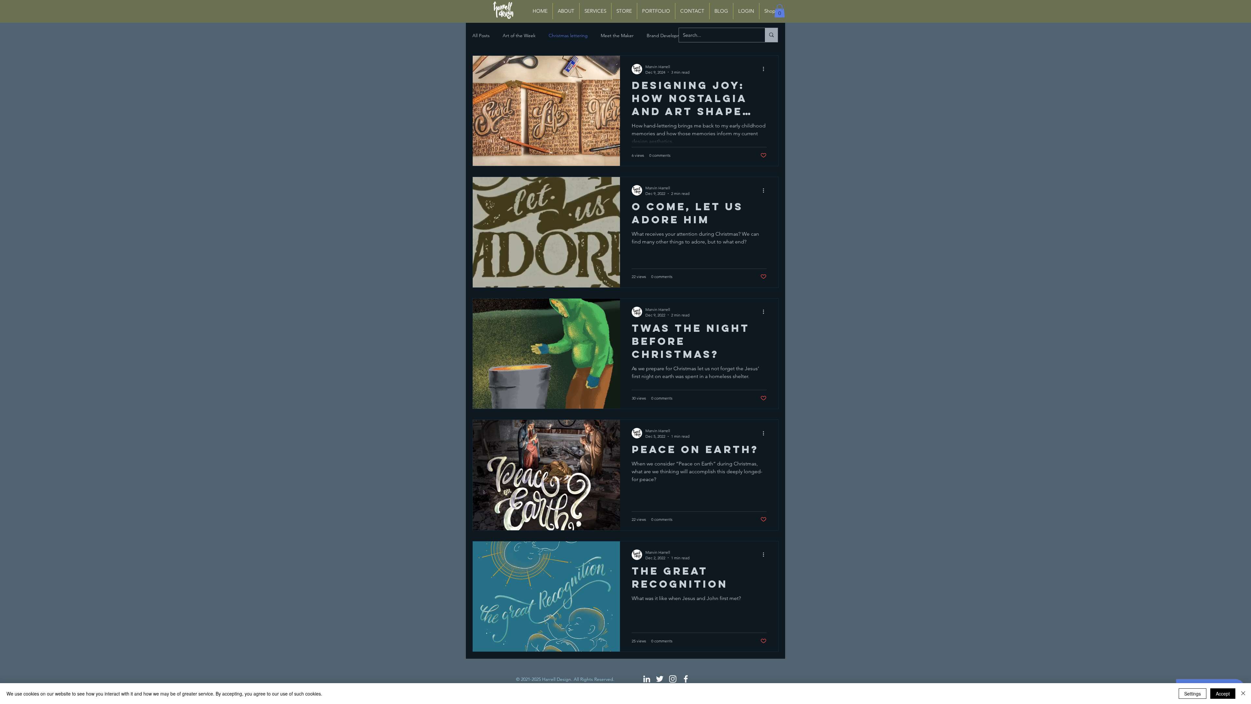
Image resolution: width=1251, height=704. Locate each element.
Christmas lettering (568, 35)
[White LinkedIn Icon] (647, 679)
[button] (779, 11)
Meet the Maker (617, 35)
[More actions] (765, 69)
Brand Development (667, 35)
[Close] (1243, 693)
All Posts (481, 35)
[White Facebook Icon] (686, 679)
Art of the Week (519, 35)
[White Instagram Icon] (673, 679)
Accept (1223, 693)
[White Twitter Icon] (660, 679)
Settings (1192, 693)
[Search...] (771, 35)
